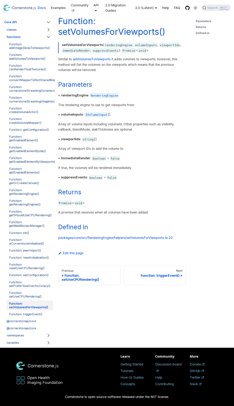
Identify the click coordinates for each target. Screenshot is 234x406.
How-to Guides (132, 377)
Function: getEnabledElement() (23, 138)
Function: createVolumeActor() (23, 110)
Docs (42, 8)
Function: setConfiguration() (29, 275)
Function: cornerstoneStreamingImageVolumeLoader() (31, 99)
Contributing (164, 384)
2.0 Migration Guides (115, 8)
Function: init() (19, 233)
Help (165, 8)
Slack (194, 384)
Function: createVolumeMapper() (25, 120)
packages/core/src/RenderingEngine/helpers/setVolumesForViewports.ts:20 (115, 238)
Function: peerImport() (25, 250)
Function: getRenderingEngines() (25, 202)
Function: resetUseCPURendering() (27, 266)
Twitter (195, 377)
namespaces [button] (15, 335)
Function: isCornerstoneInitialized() (26, 241)
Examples (58, 8)
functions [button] (14, 37)
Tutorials (126, 371)
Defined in (202, 33)
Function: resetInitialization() (29, 257)
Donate (195, 364)
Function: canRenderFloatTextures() (27, 67)
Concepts (127, 384)
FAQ (177, 8)
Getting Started (131, 364)
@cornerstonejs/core (21, 321)
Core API (10, 22)
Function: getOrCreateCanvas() (24, 181)
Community (79, 5)
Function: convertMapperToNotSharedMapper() (31, 78)
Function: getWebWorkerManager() (27, 224)
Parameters (203, 21)
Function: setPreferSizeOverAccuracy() (29, 284)
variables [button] (13, 342)
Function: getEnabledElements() (24, 170)
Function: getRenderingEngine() (24, 192)
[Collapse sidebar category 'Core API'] (48, 22)
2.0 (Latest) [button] (144, 8)
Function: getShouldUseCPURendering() (30, 213)
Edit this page (73, 253)
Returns (201, 26)
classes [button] (12, 29)
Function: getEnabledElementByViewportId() (31, 159)
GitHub (195, 371)
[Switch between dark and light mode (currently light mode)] (195, 8)
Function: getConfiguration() (29, 129)
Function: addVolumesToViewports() (27, 56)
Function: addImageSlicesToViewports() (29, 46)
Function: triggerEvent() (25, 314)
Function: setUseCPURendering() (25, 294)
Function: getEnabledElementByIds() (27, 149)
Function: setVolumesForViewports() (28, 305)
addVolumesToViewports (92, 59)
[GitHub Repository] (187, 8)
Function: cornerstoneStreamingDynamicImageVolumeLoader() (31, 88)
